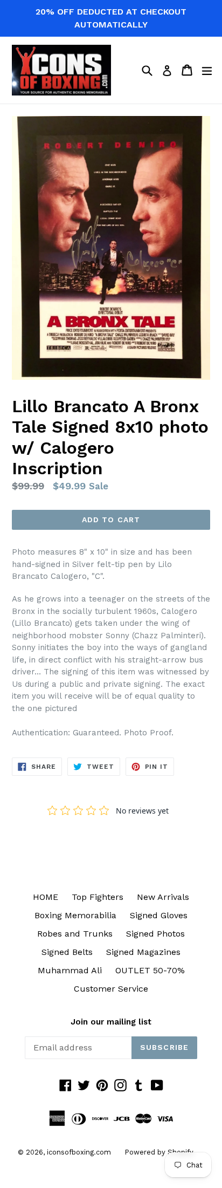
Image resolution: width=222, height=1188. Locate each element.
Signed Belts (67, 952)
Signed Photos (155, 933)
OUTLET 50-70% (150, 970)
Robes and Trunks (75, 933)
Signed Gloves (159, 915)
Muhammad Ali (70, 970)
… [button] (37, 672)
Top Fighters (97, 897)
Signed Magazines (143, 952)
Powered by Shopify (158, 1152)
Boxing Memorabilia (75, 915)
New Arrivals (163, 897)
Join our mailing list (111, 1022)
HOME (45, 897)
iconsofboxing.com (79, 1152)
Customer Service (111, 989)
